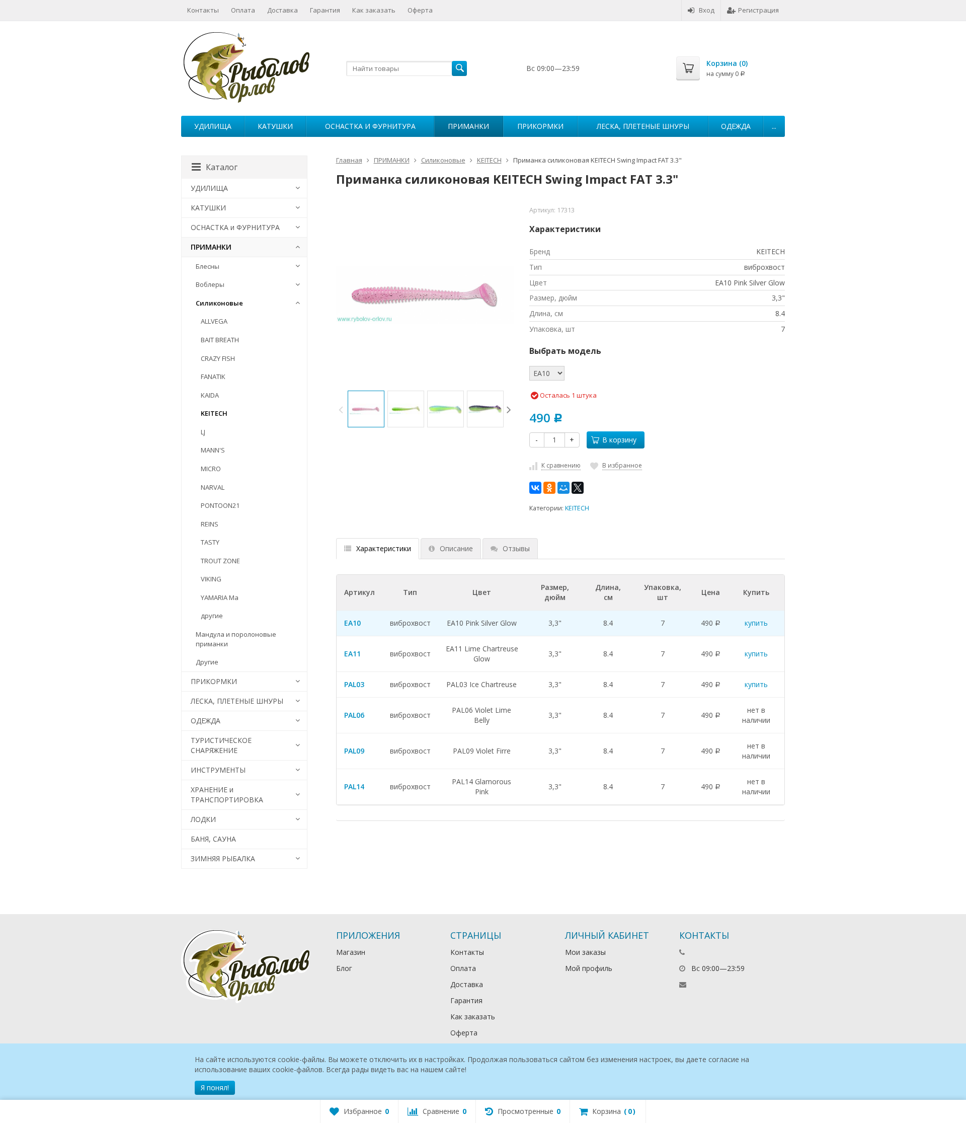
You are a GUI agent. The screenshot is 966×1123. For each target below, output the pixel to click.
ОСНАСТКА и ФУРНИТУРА (370, 126)
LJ (203, 431)
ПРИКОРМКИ (540, 126)
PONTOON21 (220, 505)
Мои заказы (585, 952)
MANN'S (213, 450)
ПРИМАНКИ (468, 126)
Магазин (350, 952)
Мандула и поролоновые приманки (236, 639)
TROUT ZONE (220, 560)
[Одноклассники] (549, 488)
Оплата (243, 10)
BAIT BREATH (220, 339)
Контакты (203, 10)
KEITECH (577, 508)
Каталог (221, 167)
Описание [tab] (456, 548)
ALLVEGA (214, 321)
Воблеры (210, 284)
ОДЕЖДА (736, 126)
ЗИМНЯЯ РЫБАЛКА (223, 858)
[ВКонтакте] (535, 488)
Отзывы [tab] (516, 548)
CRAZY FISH (218, 358)
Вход (706, 10)
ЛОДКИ (203, 819)
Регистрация (758, 10)
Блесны (207, 266)
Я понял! (215, 1087)
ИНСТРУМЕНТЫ (218, 770)
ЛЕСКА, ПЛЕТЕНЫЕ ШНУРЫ (643, 126)
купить (756, 623)
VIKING (211, 578)
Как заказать (373, 10)
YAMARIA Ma (219, 597)
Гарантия (325, 10)
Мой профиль (588, 968)
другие (212, 615)
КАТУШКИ (275, 126)
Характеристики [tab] (383, 548)
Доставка (282, 10)
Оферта (420, 10)
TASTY (210, 542)
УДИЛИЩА (212, 126)
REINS (209, 524)
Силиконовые (219, 303)
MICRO (211, 468)
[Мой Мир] (563, 488)
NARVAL (212, 487)
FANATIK (213, 376)
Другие (207, 661)
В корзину (619, 439)
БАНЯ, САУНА (213, 839)
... (774, 126)
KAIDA (210, 395)
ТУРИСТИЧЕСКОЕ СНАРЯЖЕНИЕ (221, 745)
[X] (578, 488)
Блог (344, 968)
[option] (366, 409)
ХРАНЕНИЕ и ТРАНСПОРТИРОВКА (227, 794)
